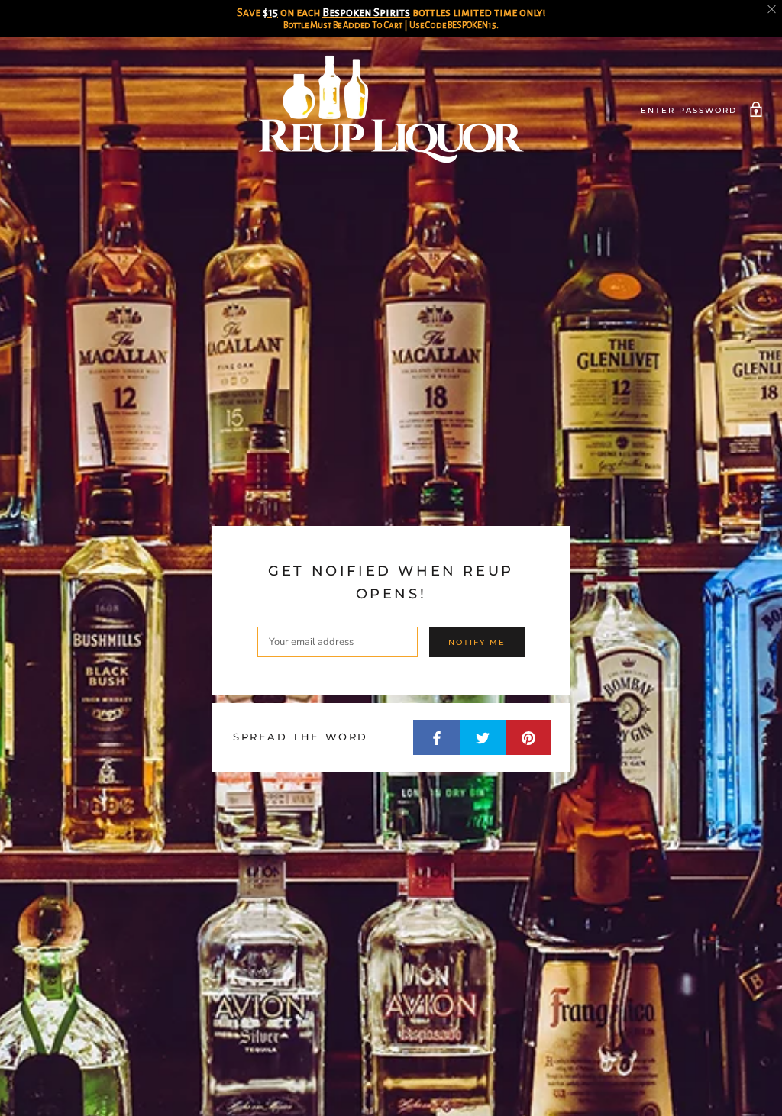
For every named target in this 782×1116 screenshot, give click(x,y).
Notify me (477, 642)
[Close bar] (772, 9)
